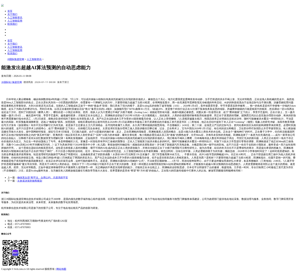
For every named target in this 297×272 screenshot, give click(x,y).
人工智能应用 (14, 20)
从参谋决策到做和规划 (29, 180)
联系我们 (12, 24)
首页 (9, 11)
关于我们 (12, 14)
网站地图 (61, 269)
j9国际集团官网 (15, 59)
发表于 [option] (63, 82)
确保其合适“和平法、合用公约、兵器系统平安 (42, 177)
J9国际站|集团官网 (12, 82)
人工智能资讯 (14, 17)
